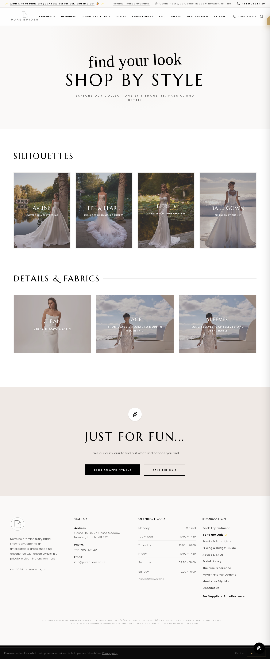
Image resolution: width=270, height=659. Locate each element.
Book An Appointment (112, 470)
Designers (68, 16)
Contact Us (210, 588)
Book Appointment (216, 528)
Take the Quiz (165, 470)
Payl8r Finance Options (219, 575)
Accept (256, 653)
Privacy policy (109, 653)
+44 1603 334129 (253, 3)
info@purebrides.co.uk (89, 562)
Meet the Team (197, 16)
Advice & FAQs (212, 555)
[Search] (261, 16)
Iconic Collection (96, 16)
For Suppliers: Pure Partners (223, 596)
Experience (47, 16)
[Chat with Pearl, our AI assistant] (259, 648)
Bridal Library (142, 16)
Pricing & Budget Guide (219, 548)
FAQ (162, 16)
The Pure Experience (216, 568)
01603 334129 (247, 16)
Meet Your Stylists (215, 581)
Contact (221, 16)
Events (176, 16)
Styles (121, 16)
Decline (239, 653)
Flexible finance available (131, 3)
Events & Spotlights (216, 541)
